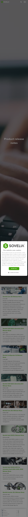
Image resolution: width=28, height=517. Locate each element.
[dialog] (14, 258)
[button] (14, 272)
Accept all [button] (14, 268)
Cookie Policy (13, 265)
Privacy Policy (21, 265)
